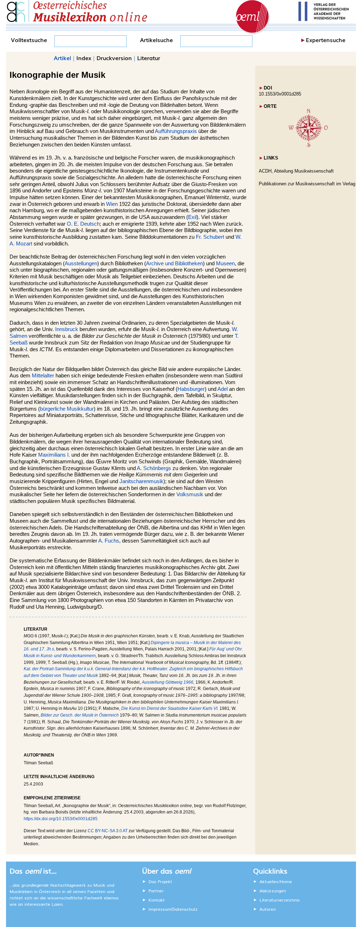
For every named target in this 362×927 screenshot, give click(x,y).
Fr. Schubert (210, 237)
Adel (222, 389)
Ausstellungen (81, 263)
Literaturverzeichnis (279, 900)
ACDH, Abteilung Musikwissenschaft (296, 171)
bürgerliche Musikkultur (67, 409)
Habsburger (191, 389)
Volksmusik (189, 494)
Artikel (62, 57)
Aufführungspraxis (176, 131)
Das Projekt (160, 881)
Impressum (159, 909)
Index (83, 57)
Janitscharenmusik (141, 481)
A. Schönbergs (154, 468)
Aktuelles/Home (275, 881)
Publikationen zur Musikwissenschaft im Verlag (307, 183)
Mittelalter (43, 375)
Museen (225, 263)
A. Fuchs (108, 541)
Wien (112, 204)
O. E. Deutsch (83, 224)
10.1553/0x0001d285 (280, 94)
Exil (192, 217)
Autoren (267, 909)
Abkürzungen (272, 890)
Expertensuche (325, 39)
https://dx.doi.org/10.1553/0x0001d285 (61, 818)
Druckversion (114, 57)
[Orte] (308, 145)
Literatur (148, 57)
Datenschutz (185, 909)
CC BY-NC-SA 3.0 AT (108, 830)
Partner (156, 890)
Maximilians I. (54, 455)
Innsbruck (66, 329)
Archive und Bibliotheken (174, 263)
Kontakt (156, 900)
